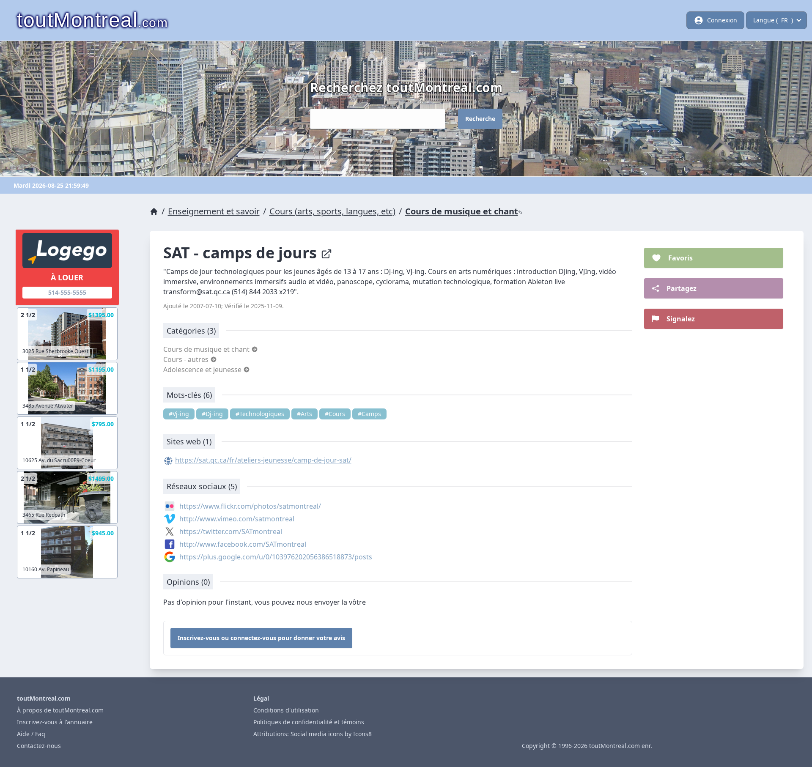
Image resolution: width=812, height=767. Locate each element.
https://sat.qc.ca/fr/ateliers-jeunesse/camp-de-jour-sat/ (263, 460)
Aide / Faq (31, 734)
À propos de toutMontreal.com (60, 710)
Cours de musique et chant (461, 211)
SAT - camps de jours (242, 252)
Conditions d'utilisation (286, 710)
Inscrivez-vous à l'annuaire (55, 722)
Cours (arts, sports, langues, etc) (332, 211)
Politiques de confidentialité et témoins (308, 722)
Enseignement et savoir (214, 211)
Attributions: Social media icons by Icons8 (312, 734)
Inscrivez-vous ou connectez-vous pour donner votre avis (261, 638)
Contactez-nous (39, 746)
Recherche (480, 119)
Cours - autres (186, 359)
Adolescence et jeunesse (203, 369)
